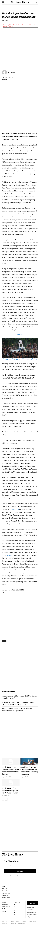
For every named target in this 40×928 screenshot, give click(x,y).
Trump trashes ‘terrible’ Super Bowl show (20, 359)
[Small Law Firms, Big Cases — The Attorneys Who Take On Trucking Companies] (29, 761)
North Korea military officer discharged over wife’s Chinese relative (10, 790)
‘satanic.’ (9, 555)
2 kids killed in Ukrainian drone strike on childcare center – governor (17, 710)
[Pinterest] (32, 84)
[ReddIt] (19, 84)
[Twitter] (14, 906)
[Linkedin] (28, 84)
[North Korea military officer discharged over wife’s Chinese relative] (11, 782)
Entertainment (6, 906)
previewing (15, 509)
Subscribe (20, 871)
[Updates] (5, 72)
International (30, 907)
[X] (14, 84)
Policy (28, 917)
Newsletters (30, 910)
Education (5, 904)
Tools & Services (31, 912)
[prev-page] (3, 799)
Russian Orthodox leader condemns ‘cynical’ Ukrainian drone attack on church (18, 703)
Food (3, 909)
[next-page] (6, 799)
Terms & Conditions (32, 914)
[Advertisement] (20, 48)
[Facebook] (10, 84)
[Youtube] (14, 912)
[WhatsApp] (23, 84)
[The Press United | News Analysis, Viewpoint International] (23, 2)
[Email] (37, 84)
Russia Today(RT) (16, 641)
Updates (9, 25)
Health (4, 911)
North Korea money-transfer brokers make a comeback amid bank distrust (10, 770)
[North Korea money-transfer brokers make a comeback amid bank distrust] (11, 761)
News (8, 641)
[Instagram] (14, 910)
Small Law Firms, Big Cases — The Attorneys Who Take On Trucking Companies (29, 770)
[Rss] (14, 914)
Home (4, 25)
